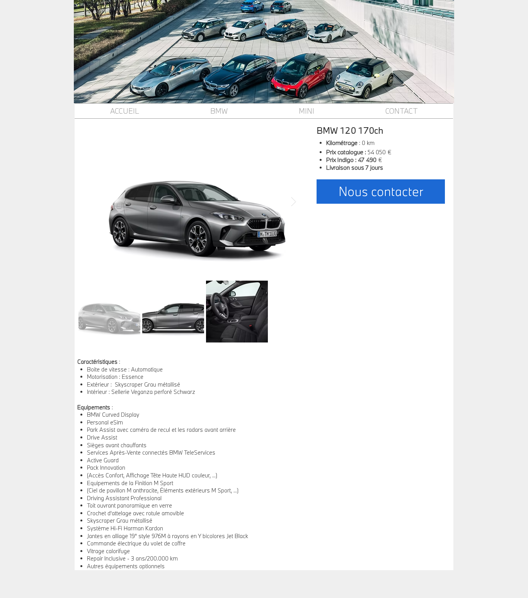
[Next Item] (293, 201)
